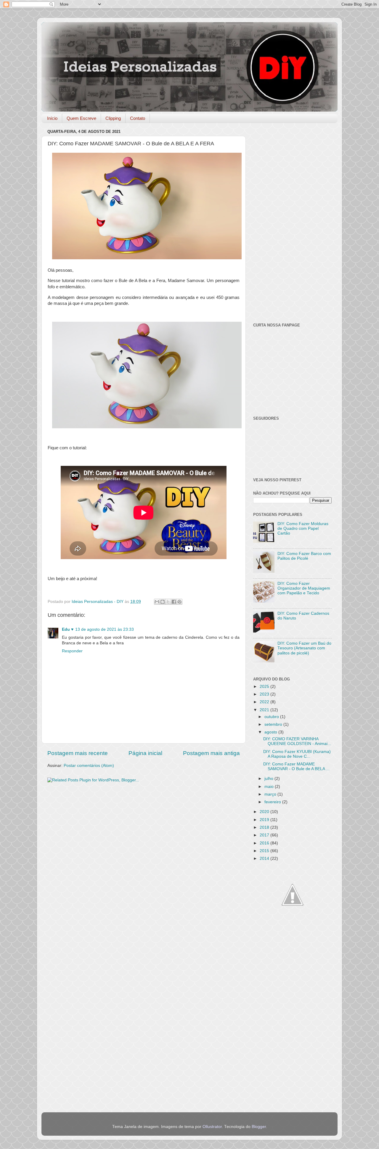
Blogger (259, 1126)
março (270, 794)
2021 (265, 710)
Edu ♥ (67, 629)
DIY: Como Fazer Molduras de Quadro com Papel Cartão (302, 528)
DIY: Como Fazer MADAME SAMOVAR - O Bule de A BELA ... (296, 766)
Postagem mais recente (77, 753)
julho (269, 778)
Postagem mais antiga (211, 753)
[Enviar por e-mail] (157, 602)
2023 (265, 694)
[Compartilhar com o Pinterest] (179, 602)
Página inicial (145, 753)
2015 (265, 851)
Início (52, 118)
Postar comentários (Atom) (89, 765)
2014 (265, 858)
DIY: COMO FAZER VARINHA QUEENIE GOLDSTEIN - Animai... (297, 741)
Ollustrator (212, 1126)
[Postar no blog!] (163, 602)
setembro (273, 724)
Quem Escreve (81, 118)
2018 (265, 827)
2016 (265, 843)
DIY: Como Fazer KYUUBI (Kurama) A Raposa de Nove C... (297, 754)
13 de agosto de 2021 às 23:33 (104, 629)
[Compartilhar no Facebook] (174, 602)
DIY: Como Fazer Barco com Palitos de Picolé (304, 556)
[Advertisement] (143, 833)
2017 (265, 835)
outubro (272, 716)
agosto (271, 732)
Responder (72, 651)
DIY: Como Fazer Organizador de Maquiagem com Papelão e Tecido (303, 588)
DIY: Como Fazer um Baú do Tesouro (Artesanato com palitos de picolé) (304, 648)
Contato (137, 118)
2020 (265, 812)
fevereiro (273, 802)
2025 (265, 686)
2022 (265, 702)
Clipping (113, 118)
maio (269, 786)
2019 (265, 820)
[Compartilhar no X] (168, 602)
